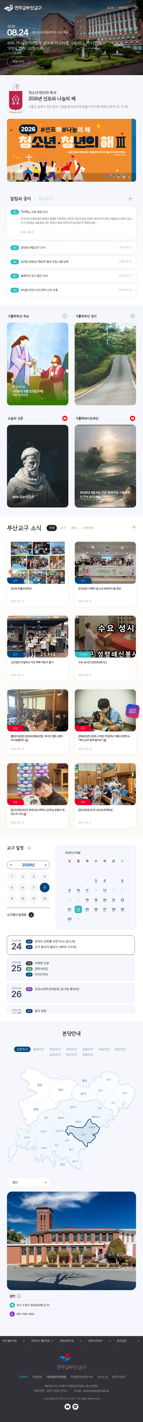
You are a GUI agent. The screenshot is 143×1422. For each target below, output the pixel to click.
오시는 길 (102, 1377)
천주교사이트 (95, 1341)
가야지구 (71, 1049)
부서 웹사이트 (10, 1341)
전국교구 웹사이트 (40, 1341)
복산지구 (71, 1055)
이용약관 (37, 1377)
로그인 (110, 8)
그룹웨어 (23, 1377)
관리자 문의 (118, 1377)
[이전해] (11, 865)
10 (22, 898)
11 (33, 898)
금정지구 (87, 1049)
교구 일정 (15, 848)
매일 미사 (18, 61)
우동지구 (104, 1049)
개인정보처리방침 (56, 1377)
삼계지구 (55, 1055)
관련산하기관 (67, 1341)
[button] (118, 177)
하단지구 (55, 1049)
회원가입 (123, 8)
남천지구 (22, 1049)
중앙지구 (38, 1049)
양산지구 (120, 1049)
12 (44, 898)
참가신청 (121, 1341)
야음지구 (87, 1055)
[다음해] (45, 865)
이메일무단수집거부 (82, 1377)
